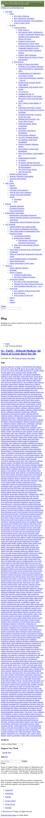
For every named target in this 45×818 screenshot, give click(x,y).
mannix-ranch (11, 580)
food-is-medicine (6, 516)
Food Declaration (24, 172)
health (3, 539)
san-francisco (23, 659)
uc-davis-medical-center (26, 714)
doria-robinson (21, 473)
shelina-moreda (28, 671)
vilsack (3, 728)
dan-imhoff (16, 463)
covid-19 (20, 455)
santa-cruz (32, 661)
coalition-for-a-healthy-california (23, 443)
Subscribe (13, 188)
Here (2, 6)
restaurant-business (34, 645)
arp (38, 386)
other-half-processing (8, 608)
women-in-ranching (13, 735)
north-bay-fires (23, 600)
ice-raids (9, 553)
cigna (36, 435)
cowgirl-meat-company (32, 455)
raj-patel (37, 620)
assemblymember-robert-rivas (33, 392)
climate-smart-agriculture (30, 439)
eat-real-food (22, 477)
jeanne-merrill (33, 559)
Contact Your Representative (20, 195)
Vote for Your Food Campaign (20, 192)
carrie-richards (27, 431)
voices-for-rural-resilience (15, 728)
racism (31, 620)
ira (11, 557)
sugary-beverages (28, 690)
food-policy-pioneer (8, 518)
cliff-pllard (14, 437)
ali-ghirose (25, 378)
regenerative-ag (31, 624)
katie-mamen (19, 565)
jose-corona (38, 561)
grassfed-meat (30, 531)
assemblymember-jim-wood (27, 390)
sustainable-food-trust (33, 696)
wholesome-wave (13, 734)
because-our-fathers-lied (9, 396)
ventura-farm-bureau (21, 726)
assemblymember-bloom (9, 390)
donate (13, 473)
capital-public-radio (7, 429)
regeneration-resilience (8, 624)
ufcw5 (3, 716)
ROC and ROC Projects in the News (27, 291)
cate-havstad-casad (7, 433)
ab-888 (20, 371)
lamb (16, 567)
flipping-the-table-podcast (30, 498)
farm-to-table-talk (30, 490)
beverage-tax (20, 398)
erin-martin (17, 486)
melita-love (33, 588)
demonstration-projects (24, 467)
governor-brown (6, 531)
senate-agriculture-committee (27, 667)
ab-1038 (17, 369)
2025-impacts (37, 367)
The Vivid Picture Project (27, 169)
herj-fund (21, 549)
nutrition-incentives (13, 602)
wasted (10, 730)
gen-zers (19, 526)
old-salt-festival (6, 606)
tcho (6, 700)
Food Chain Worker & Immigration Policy (25, 231)
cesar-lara (34, 433)
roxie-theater (22, 653)
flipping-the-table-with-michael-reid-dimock (16, 500)
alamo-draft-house (27, 376)
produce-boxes (12, 618)
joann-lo (19, 561)
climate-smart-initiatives (9, 441)
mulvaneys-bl (38, 592)
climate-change (33, 437)
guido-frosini (15, 535)
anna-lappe (4, 384)
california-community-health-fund (18, 412)
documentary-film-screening (27, 471)
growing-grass (6, 535)
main (29, 579)
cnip (10, 443)
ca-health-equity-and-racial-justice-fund (24, 406)
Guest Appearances (17, 211)
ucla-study (38, 714)
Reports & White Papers (19, 174)
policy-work (38, 614)
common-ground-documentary (11, 447)
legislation (39, 567)
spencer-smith (17, 686)
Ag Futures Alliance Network (29, 163)
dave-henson (26, 465)
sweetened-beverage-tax (23, 698)
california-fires (18, 416)
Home (7, 344)
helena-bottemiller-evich (9, 549)
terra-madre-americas (36, 702)
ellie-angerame (25, 480)
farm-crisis (21, 488)
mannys (19, 580)
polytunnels (5, 616)
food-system (38, 518)
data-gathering (16, 465)
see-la (15, 667)
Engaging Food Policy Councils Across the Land (29, 115)
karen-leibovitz (25, 563)
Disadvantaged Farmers (27, 158)
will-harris (22, 734)
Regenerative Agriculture (14, 213)
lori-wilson (39, 577)
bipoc (28, 400)
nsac (40, 600)
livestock (4, 575)
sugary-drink (39, 690)
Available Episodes (17, 206)
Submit (24, 761)
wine (28, 734)
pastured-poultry (15, 610)
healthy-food (37, 543)
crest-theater (38, 457)
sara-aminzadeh (15, 663)
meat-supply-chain (28, 586)
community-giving (26, 449)
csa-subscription (20, 459)
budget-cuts (15, 404)
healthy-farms (27, 543)
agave (13, 373)
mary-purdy (35, 582)
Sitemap (8, 808)
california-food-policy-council (26, 418)
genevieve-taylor (28, 526)
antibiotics (21, 386)
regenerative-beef (15, 628)
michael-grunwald (12, 590)
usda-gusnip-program (26, 724)
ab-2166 (15, 371)
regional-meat (21, 637)
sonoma (8, 683)
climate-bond (22, 437)
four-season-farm (7, 524)
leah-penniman (31, 567)
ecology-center (35, 477)
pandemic (27, 608)
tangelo (34, 698)
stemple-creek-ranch (32, 686)
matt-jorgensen (23, 584)
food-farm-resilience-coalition (23, 504)
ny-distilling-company (28, 602)
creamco (15, 457)
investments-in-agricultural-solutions (15, 555)
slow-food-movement (15, 673)
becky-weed (22, 396)
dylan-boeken (37, 475)
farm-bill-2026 (12, 488)
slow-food (4, 673)
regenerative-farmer (25, 630)
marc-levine (40, 580)
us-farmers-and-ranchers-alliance (19, 722)
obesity (3, 604)
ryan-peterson (12, 655)
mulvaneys (29, 592)
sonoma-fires (35, 683)
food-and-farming (37, 510)
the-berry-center (35, 704)
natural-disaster (6, 596)
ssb (24, 686)
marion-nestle (17, 582)
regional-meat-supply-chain (10, 639)
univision (4, 722)
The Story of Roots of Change (24, 277)
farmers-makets (6, 492)
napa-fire (12, 594)
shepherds (37, 671)
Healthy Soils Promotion (27, 55)
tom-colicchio (5, 710)
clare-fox (7, 437)
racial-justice (24, 620)
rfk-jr (15, 647)
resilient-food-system (36, 641)
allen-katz (13, 380)
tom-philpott (15, 710)
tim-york (39, 708)
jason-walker (23, 559)
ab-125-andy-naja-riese (34, 369)
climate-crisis (17, 439)
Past (15, 201)
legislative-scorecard (35, 569)
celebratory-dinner (24, 433)
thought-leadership (7, 708)
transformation (19, 712)
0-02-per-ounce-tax (7, 367)
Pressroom (13, 288)
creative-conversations (26, 457)
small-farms (29, 675)
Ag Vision (22, 160)
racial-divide (15, 620)
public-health (26, 618)
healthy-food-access (8, 545)
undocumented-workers (9, 718)
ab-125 (23, 369)
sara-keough (34, 663)
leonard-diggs (28, 571)
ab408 (41, 371)
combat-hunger (25, 445)
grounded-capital (33, 533)
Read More (31, 358)
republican (32, 639)
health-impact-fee (27, 541)
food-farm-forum (34, 502)
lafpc (13, 567)
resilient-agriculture (22, 641)
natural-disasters (17, 596)
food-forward (38, 512)
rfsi (18, 647)
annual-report (13, 384)
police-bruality (28, 614)
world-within (24, 735)
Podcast (8, 204)
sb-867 (24, 665)
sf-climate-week (38, 669)
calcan (3, 408)
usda (32, 722)
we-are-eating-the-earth (21, 730)
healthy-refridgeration (22, 545)
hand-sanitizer (33, 535)
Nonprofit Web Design (9, 815)
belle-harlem (38, 396)
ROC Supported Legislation (24, 18)
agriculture (16, 376)
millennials (12, 592)
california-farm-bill (32, 414)
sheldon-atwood (17, 671)
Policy (12, 14)
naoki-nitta (4, 594)
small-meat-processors (15, 677)
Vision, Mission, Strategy (19, 268)
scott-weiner (38, 665)
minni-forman (20, 592)
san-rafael (15, 661)
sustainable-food (20, 696)
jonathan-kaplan (27, 561)
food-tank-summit (15, 522)
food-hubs (4, 514)
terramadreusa (24, 704)
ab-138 (9, 371)
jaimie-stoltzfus (37, 557)
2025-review (5, 369)
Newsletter (9, 793)
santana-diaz (5, 663)
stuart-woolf (37, 688)
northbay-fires (33, 600)
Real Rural (22, 128)
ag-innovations (6, 373)
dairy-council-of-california (34, 461)
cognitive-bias (15, 445)
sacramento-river (31, 655)
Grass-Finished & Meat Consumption (23, 259)
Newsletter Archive (17, 279)
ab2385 (36, 371)
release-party (24, 639)
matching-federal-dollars (9, 584)
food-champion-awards (9, 512)
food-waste (25, 522)
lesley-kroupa (37, 571)
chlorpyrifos (10, 435)
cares (37, 429)
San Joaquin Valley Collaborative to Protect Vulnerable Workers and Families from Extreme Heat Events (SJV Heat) (31, 35)
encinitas (19, 482)
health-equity (9, 539)
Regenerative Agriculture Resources (23, 215)
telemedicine (30, 700)
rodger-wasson (31, 651)
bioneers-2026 (20, 400)
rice (21, 647)
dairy (22, 461)
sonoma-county (16, 683)
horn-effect (10, 551)
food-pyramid (19, 518)
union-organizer (23, 718)
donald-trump (5, 473)
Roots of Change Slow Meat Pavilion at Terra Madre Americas (30, 65)
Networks (13, 270)
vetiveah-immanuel (34, 726)
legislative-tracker (7, 571)
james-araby (5, 559)
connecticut (10, 453)
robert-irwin (30, 649)
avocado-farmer (21, 394)
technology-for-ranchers (17, 700)
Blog (11, 181)
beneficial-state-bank (8, 398)
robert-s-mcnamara (7, 651)
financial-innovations (22, 496)
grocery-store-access (20, 533)
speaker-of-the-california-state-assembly (23, 684)
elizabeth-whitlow (14, 480)
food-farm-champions (21, 502)
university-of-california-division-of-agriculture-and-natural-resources (19, 719)
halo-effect (24, 535)
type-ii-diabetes (6, 714)
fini (31, 496)
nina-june (4, 600)
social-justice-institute (8, 681)
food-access (21, 506)
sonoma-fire (26, 683)
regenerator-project (19, 635)
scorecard (30, 665)
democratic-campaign (8, 467)
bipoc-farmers (35, 400)
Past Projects (18, 62)
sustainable (30, 692)
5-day (12, 369)
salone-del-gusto (12, 659)
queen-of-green (37, 618)
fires (34, 496)
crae (41, 455)
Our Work (8, 11)
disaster (28, 469)
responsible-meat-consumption (17, 645)
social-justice (36, 679)
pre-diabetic (26, 616)
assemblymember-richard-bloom (12, 392)
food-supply (29, 518)
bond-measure (36, 402)
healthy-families (16, 543)
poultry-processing (15, 616)
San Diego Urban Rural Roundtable (27, 131)
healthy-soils (20, 547)
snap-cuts (21, 679)
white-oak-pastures (24, 732)
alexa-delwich (9, 378)
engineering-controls (8, 484)
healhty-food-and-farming (35, 537)
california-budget (19, 410)
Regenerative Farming (22, 238)
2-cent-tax (18, 367)
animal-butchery (17, 382)
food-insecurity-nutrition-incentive (31, 514)
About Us (8, 266)
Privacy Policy (10, 801)
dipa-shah (22, 469)
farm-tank (28, 488)
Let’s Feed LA (23, 92)
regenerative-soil (6, 635)
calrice (39, 427)
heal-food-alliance (20, 537)
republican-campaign (8, 641)
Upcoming (18, 199)
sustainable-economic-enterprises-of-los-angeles (25, 694)
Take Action (9, 183)
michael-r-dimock (35, 590)
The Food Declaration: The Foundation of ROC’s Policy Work (28, 22)
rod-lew (23, 651)
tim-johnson (32, 708)
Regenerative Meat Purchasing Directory (25, 222)
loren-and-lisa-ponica (19, 577)
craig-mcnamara (6, 457)
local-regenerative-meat (30, 575)
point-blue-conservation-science (12, 614)
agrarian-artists (21, 373)
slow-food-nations (29, 673)
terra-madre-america (22, 702)
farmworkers (14, 494)
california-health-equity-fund (26, 420)
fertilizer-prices (34, 494)
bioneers (12, 400)
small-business (19, 675)
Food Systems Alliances (27, 135)
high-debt (31, 549)
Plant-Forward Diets (17, 261)
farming (14, 492)
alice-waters (34, 378)
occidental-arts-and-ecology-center (18, 604)
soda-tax (19, 681)
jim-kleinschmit (10, 561)
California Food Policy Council (29, 108)
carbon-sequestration (28, 429)
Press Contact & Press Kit (23, 295)
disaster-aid (35, 469)
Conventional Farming (22, 236)
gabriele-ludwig (6, 526)
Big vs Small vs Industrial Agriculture (24, 229)
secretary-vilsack (6, 667)
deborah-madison (37, 465)
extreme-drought (27, 486)
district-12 (4, 471)
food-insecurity (13, 514)
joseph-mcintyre (6, 563)
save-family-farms (10, 665)
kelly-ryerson (29, 565)
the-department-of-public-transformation (22, 705)
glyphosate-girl (23, 528)
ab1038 (26, 371)
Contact (12, 302)
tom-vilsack (33, 710)
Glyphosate (14, 252)
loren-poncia (31, 577)
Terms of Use (10, 804)
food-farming (12, 506)
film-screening (10, 496)
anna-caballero (28, 382)
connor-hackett (20, 453)
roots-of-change (12, 653)
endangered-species (29, 482)
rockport (17, 651)
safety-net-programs (28, 657)
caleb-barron (10, 408)
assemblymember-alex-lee (15, 388)
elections (23, 478)
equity (11, 486)
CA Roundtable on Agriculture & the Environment (30, 166)
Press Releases (19, 293)
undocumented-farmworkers (15, 716)
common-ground (36, 445)
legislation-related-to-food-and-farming (14, 569)
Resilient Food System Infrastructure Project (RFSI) (28, 42)
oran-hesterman (17, 606)
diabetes (35, 467)
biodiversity (40, 398)
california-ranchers (9, 424)
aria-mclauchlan (30, 386)
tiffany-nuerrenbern (20, 708)
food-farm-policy (7, 504)
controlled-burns (31, 453)
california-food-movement (33, 416)
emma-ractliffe (11, 482)
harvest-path (9, 537)
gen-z (14, 526)
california (24, 408)
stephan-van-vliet (7, 688)
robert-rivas (38, 649)
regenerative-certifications (10, 630)
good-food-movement (17, 529)
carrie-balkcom (17, 431)
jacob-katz (27, 557)
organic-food (38, 606)
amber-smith (21, 380)
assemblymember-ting (8, 394)
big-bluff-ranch (30, 398)
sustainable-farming (7, 696)
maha (25, 579)
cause (16, 433)
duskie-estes (28, 475)
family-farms (37, 486)
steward (30, 688)
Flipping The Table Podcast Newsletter (28, 284)
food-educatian (22, 512)
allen (7, 380)
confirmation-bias (18, 451)
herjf (26, 549)
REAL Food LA (23, 30)
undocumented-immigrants (35, 716)
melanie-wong (12, 588)
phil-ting (26, 612)
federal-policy (24, 494)
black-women (18, 402)
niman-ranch (38, 598)
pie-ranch (32, 612)
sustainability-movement (17, 692)
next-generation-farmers (10, 598)
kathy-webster (10, 565)
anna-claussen (38, 382)
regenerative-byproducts (29, 628)
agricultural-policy (16, 374)
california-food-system (8, 420)
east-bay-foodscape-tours (9, 477)
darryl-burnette (6, 465)
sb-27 (19, 665)
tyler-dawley (28, 712)
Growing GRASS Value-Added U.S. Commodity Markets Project (30, 47)
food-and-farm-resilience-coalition (19, 510)
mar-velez (32, 580)
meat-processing (15, 586)
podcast (38, 612)
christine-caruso (28, 435)
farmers (39, 490)
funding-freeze (18, 524)
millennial (4, 592)
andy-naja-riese (6, 382)
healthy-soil (34, 545)
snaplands (28, 679)
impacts (14, 553)
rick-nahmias (21, 649)
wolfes (32, 734)
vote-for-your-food (30, 728)
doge (39, 471)
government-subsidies (33, 529)
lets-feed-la (4, 573)
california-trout (24, 427)
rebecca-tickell (35, 622)
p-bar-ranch (20, 608)
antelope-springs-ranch (26, 384)
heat (37, 547)
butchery (22, 404)
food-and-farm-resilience (14, 508)
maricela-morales (7, 582)
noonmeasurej (12, 600)
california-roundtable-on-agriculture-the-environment (21, 424)
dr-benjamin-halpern (33, 473)
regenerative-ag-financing (9, 626)
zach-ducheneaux (36, 735)
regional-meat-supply (33, 637)
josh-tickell (16, 563)
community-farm (14, 449)
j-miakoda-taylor (18, 557)
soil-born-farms (27, 681)
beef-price (30, 396)
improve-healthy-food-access (28, 553)
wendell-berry (34, 730)
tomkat (39, 710)
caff (40, 406)
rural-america (31, 653)
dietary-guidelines (12, 469)
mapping (25, 580)
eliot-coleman (31, 478)
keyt (35, 565)
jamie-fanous (14, 559)
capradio (18, 429)
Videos (12, 298)
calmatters (33, 427)
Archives (4, 744)
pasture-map (5, 610)
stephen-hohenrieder (20, 688)
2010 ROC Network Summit (28, 137)
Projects (13, 25)
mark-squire (27, 582)
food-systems (19, 520)
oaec (37, 602)
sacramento (21, 655)
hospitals (17, 551)
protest (19, 618)
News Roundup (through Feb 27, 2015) (28, 286)
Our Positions (10, 224)
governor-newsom (19, 531)
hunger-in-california (27, 551)
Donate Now (6, 752)
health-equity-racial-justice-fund (26, 539)
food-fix (31, 512)
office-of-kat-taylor (36, 604)
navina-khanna (28, 596)
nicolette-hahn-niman (26, 598)
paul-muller (33, 610)
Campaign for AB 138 (26, 94)
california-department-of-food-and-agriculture (19, 413)
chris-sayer (19, 435)
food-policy (37, 516)
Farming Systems (16, 233)
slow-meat (39, 673)
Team (12, 300)
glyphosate (14, 528)
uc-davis (15, 714)
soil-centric (37, 681)
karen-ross (34, 563)
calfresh (17, 408)
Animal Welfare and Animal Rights (23, 227)
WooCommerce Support (32, 573)
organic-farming (28, 606)
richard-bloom (28, 647)
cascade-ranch (37, 431)
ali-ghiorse (18, 378)
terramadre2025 (14, 704)
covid (15, 455)
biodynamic (5, 400)
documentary (12, 471)
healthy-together (30, 547)
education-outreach (7, 478)
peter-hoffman (17, 612)
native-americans (33, 594)
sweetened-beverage (8, 698)
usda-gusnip (15, 724)
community (26, 447)
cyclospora (4, 461)
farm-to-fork (10, 490)
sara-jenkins (25, 663)
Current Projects (20, 27)
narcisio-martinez (21, 594)
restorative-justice (7, 647)
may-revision (5, 586)
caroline (8, 431)
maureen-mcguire (35, 584)
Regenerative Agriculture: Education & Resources (28, 241)
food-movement (26, 516)
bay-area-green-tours (35, 394)
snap (15, 679)
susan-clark (5, 692)
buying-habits (30, 404)
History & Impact (16, 272)
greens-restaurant (7, 533)
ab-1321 (4, 371)
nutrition (4, 602)
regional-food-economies (34, 635)
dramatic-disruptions (16, 475)
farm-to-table (19, 490)
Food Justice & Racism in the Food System (25, 250)
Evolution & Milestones (22, 275)
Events (12, 197)
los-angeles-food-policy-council (12, 579)
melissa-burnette (23, 588)
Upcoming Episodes (17, 208)
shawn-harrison (6, 671)
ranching (4, 622)
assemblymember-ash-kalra (33, 388)
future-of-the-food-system (32, 524)
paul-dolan (25, 610)
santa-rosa (39, 661)
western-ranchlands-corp (9, 732)
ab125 (31, 371)
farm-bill (4, 488)
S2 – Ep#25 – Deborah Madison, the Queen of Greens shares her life (21, 352)
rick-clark (13, 649)
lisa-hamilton (13, 573)
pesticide (9, 612)
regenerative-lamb (13, 631)
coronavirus (9, 455)
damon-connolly (6, 463)
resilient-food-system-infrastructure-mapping (16, 643)
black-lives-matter (7, 402)
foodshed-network (36, 522)
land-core (22, 567)
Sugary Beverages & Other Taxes (22, 263)
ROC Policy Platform (21, 16)
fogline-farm (9, 502)
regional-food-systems (8, 637)
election (17, 478)
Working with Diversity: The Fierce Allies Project (29, 120)
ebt (29, 477)
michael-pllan (24, 590)
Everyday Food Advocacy (19, 190)
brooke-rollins (5, 404)
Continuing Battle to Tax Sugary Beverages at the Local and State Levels (30, 98)
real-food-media (24, 622)
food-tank (27, 520)
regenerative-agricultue (27, 626)
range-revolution (13, 622)
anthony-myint (12, 386)
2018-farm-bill (27, 367)
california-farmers (7, 416)
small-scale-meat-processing (33, 677)
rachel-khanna (6, 620)
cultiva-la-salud (31, 459)
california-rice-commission (25, 424)
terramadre (4, 704)
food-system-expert (7, 520)
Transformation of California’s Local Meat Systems (29, 74)
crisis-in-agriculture (7, 459)
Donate (12, 185)
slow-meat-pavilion (7, 675)
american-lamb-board (33, 380)
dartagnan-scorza (14, 461)
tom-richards (24, 710)
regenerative (21, 624)
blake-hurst (27, 402)
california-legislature (15, 422)
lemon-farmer (18, 571)
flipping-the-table (15, 498)
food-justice (17, 516)
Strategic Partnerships (18, 179)
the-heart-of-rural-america (35, 706)
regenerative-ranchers (19, 633)
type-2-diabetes (38, 712)
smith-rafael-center (7, 679)
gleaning (7, 528)
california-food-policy (8, 418)
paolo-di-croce (36, 608)
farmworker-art (23, 492)
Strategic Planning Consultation (21, 176)
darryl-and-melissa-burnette (30, 463)
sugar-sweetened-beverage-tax (11, 690)
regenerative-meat (25, 631)
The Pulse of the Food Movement (26, 282)
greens (37, 531)
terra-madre (10, 702)
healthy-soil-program (8, 547)
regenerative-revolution (35, 633)
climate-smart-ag (23, 441)
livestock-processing (14, 575)
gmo (30, 528)
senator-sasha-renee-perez (23, 669)
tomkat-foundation (7, 712)
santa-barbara (24, 661)
